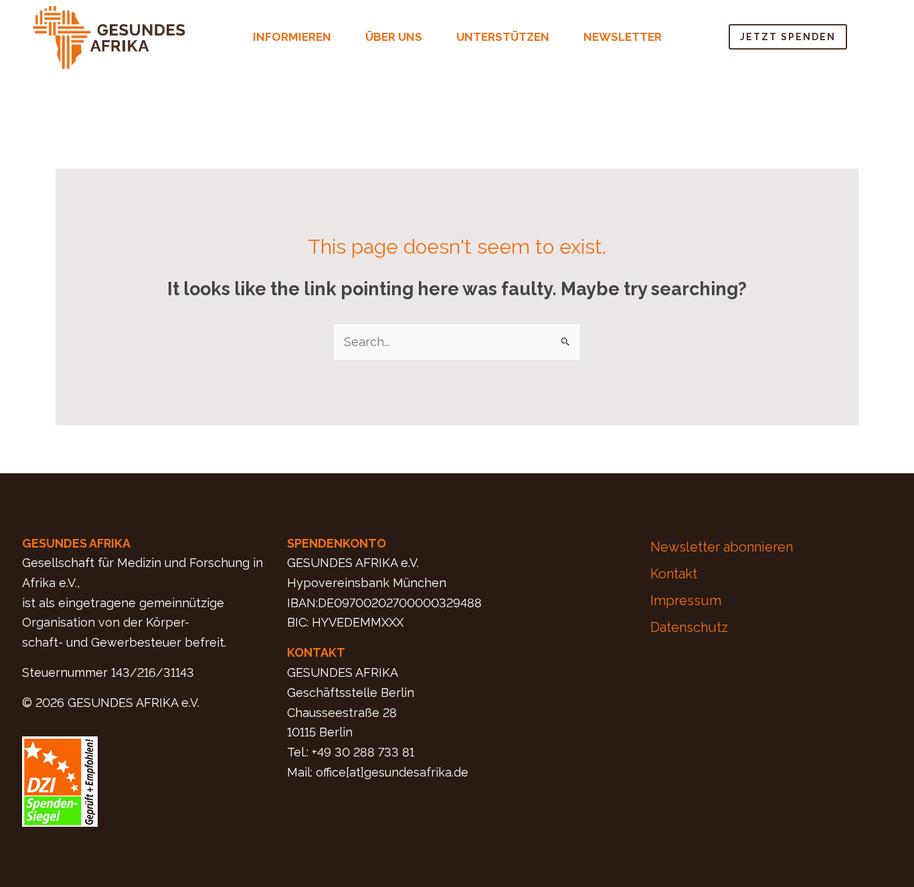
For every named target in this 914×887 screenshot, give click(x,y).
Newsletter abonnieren (721, 547)
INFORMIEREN (292, 37)
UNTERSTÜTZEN (502, 37)
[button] (299, 37)
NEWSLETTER (622, 37)
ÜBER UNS (393, 37)
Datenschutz (689, 627)
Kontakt (673, 574)
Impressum (685, 600)
